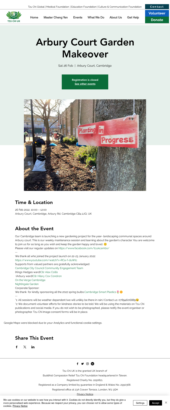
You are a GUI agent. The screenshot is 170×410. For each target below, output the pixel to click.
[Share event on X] (24, 347)
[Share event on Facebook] (16, 347)
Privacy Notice (20, 406)
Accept (155, 403)
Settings (140, 403)
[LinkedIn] (92, 363)
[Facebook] (77, 363)
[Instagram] (87, 363)
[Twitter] (82, 363)
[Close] (166, 402)
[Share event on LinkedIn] (33, 347)
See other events (85, 83)
